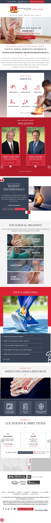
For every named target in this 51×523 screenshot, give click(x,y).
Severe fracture (25, 92)
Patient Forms (10, 412)
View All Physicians (26, 171)
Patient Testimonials (14, 188)
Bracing (36, 253)
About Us (14, 15)
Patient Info (27, 15)
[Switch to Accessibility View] (2, 520)
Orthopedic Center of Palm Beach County (13, 501)
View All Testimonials (8, 209)
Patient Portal (24, 1)
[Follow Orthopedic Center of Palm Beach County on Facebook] (3, 509)
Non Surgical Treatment (25, 225)
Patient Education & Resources (25, 371)
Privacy (19, 492)
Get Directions (10, 446)
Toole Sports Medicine (41, 504)
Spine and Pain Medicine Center (12, 504)
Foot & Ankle (37, 9)
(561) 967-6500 (12, 1)
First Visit (25, 412)
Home (15, 278)
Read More (28, 37)
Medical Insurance (41, 412)
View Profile (13, 162)
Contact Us (38, 15)
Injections (16, 265)
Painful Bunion (13, 92)
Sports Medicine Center (28, 504)
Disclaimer (11, 492)
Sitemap (27, 492)
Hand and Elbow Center (41, 502)
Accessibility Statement (20, 494)
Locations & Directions (25, 423)
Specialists (25, 124)
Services (20, 15)
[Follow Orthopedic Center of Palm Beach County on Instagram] (12, 509)
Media (32, 15)
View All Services (25, 112)
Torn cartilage (25, 106)
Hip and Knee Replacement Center (24, 502)
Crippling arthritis (13, 106)
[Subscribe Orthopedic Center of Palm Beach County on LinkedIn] (9, 509)
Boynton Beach (35, 436)
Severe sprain (38, 92)
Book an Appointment (38, 1)
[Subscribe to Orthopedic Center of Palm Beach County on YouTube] (15, 509)
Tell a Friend (44, 492)
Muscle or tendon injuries (37, 107)
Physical (35, 240)
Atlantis (9, 436)
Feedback (35, 492)
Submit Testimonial (20, 209)
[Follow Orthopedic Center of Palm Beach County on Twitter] (6, 509)
